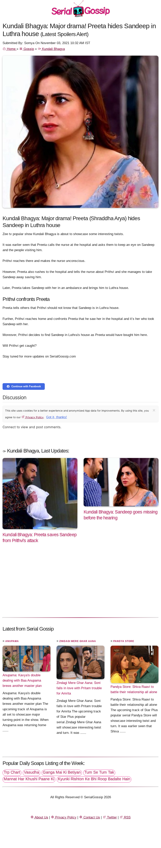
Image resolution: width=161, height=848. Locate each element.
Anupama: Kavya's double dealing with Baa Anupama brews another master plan (22, 680)
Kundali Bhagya (53, 49)
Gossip (28, 49)
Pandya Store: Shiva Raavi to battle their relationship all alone (134, 689)
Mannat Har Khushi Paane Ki (29, 779)
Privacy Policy (34, 417)
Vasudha (31, 772)
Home (11, 49)
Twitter (111, 817)
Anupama (12, 641)
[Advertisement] (80, 584)
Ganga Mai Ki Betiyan (62, 772)
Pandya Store (123, 641)
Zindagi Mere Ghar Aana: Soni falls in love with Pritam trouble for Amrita (79, 688)
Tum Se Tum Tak (99, 772)
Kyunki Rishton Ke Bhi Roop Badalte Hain (94, 779)
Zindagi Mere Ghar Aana (77, 641)
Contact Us (91, 817)
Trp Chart (12, 772)
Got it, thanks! (56, 417)
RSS (127, 817)
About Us (41, 817)
